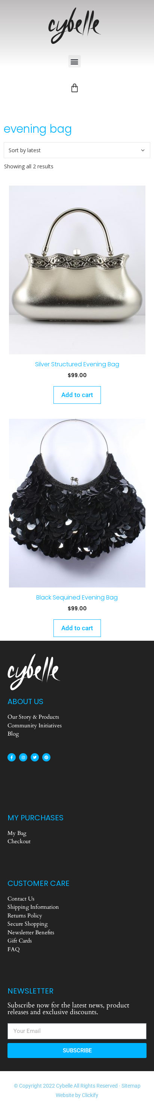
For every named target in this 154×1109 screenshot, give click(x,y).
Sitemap (131, 1086)
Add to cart (77, 395)
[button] (74, 61)
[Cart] (74, 88)
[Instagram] (23, 757)
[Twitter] (35, 757)
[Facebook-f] (11, 757)
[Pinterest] (46, 757)
